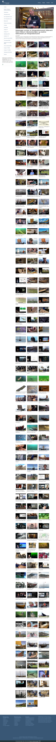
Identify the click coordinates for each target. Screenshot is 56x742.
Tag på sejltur (5, 723)
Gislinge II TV (6, 31)
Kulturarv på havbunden (7, 23)
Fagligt (43, 2)
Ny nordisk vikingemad (6, 725)
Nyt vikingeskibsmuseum (8, 16)
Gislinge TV (6, 29)
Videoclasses (6, 12)
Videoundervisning (7, 14)
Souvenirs (4, 724)
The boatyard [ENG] (7, 40)
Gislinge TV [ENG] (7, 47)
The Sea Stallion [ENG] (7, 45)
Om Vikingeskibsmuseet (8, 18)
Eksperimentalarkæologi (18, 717)
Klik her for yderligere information (34, 741)
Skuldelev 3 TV (6, 36)
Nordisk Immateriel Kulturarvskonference (7, 10)
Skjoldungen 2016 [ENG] (8, 52)
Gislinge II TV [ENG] (7, 50)
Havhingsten (6, 27)
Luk (39, 741)
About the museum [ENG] (8, 38)
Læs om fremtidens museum (29, 725)
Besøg (39, 2)
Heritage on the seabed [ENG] (7, 43)
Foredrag (5, 25)
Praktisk (48, 2)
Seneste (5, 54)
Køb (52, 2)
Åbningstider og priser (6, 717)
